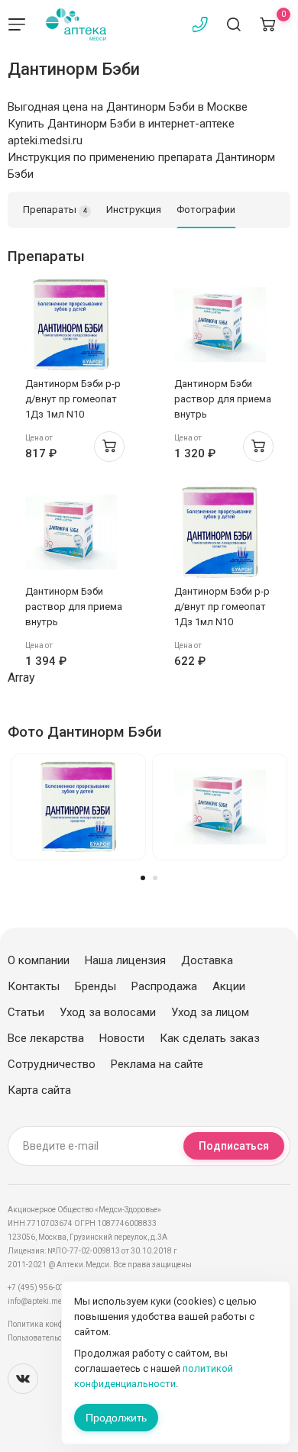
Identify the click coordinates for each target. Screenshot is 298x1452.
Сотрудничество (52, 1064)
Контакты (34, 986)
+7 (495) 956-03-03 (42, 1287)
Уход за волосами (108, 1012)
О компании (39, 960)
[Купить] (109, 446)
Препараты (55, 209)
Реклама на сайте (157, 1064)
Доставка (207, 960)
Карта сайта (39, 1090)
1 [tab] (143, 878)
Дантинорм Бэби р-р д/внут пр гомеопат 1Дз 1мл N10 (73, 399)
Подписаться (234, 1146)
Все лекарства (46, 1038)
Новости (121, 1038)
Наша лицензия (125, 960)
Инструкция (133, 209)
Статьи (26, 1012)
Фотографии (206, 209)
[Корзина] (267, 24)
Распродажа (164, 986)
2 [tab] (155, 878)
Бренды (95, 986)
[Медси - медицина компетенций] (76, 24)
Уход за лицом (210, 1012)
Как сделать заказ (210, 1038)
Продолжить (116, 1418)
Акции (228, 986)
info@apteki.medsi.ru (45, 1301)
